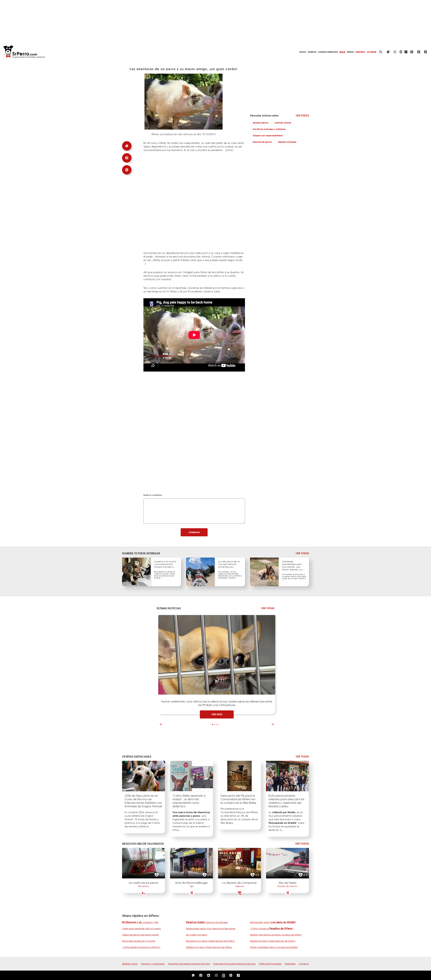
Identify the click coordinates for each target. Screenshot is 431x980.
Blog (342, 51)
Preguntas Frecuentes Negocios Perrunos (234, 963)
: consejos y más (140, 922)
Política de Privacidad (270, 963)
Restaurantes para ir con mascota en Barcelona (210, 928)
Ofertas (312, 51)
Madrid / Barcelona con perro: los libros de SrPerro (276, 934)
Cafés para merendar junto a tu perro (141, 928)
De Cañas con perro (196, 934)
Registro (360, 51)
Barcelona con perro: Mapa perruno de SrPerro (210, 940)
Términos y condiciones (153, 963)
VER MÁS (216, 714)
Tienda (350, 51)
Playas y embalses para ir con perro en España (274, 947)
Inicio (303, 51)
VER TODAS (302, 553)
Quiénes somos (130, 963)
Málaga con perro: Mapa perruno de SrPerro (209, 947)
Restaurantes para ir (272, 922)
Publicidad (290, 963)
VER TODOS (302, 115)
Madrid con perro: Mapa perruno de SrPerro (272, 940)
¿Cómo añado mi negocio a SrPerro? (141, 947)
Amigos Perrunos (328, 51)
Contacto (304, 963)
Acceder (371, 51)
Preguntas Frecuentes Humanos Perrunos (189, 963)
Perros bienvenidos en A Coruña (138, 940)
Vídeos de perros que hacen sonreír (140, 934)
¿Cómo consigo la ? (272, 928)
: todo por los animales (207, 922)
